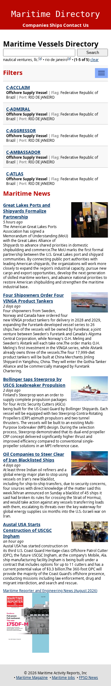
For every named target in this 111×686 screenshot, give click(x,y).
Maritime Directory (55, 14)
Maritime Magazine (32, 677)
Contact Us (75, 25)
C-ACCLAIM (18, 87)
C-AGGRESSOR (21, 130)
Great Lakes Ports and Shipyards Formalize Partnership (26, 211)
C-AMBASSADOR (23, 152)
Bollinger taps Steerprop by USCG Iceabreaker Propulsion (34, 382)
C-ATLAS (14, 174)
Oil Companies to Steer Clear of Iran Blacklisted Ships (33, 457)
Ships (56, 25)
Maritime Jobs (63, 677)
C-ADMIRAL (18, 109)
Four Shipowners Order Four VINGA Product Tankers (33, 298)
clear (94, 59)
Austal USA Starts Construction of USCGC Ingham (27, 530)
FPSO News (88, 677)
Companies (35, 25)
